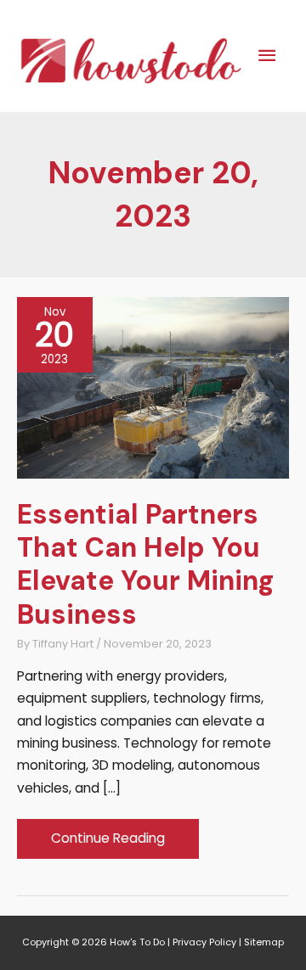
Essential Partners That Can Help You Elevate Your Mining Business (145, 564)
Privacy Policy (204, 942)
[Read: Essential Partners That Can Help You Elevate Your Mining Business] (153, 386)
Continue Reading (107, 843)
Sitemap (264, 942)
